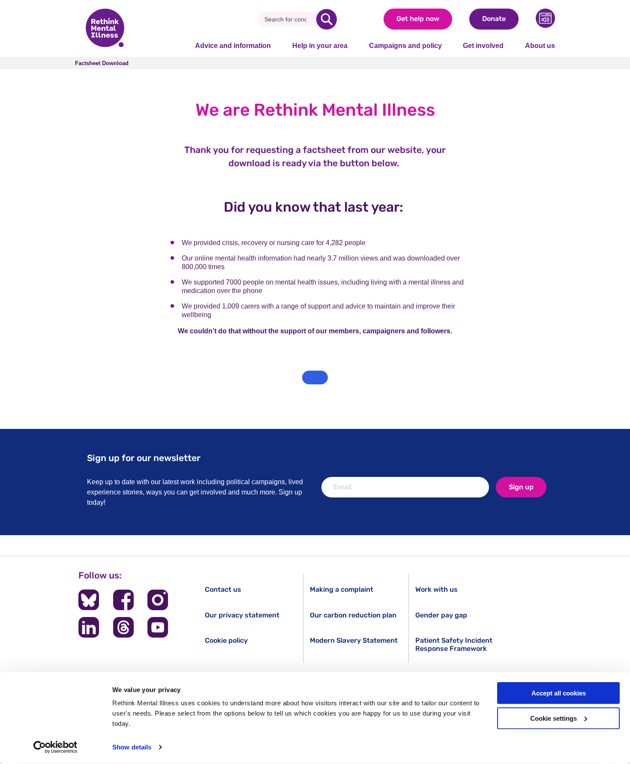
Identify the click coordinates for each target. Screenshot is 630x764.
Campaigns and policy (405, 45)
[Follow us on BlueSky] (89, 600)
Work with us (436, 589)
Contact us (223, 589)
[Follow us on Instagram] (158, 600)
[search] (326, 19)
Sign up (521, 487)
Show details (131, 747)
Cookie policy (226, 640)
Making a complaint (341, 589)
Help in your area (320, 45)
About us (540, 45)
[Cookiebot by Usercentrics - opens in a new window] (55, 747)
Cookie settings (553, 718)
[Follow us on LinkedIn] (89, 627)
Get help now (417, 19)
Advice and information (233, 45)
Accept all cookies (558, 693)
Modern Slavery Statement (354, 640)
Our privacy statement (242, 615)
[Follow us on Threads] (123, 627)
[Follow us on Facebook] (123, 600)
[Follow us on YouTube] (158, 627)
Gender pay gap (441, 615)
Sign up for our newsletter (144, 457)
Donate (494, 19)
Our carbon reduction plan (353, 615)
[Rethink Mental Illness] (105, 29)
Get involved (483, 45)
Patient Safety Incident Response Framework (453, 644)
